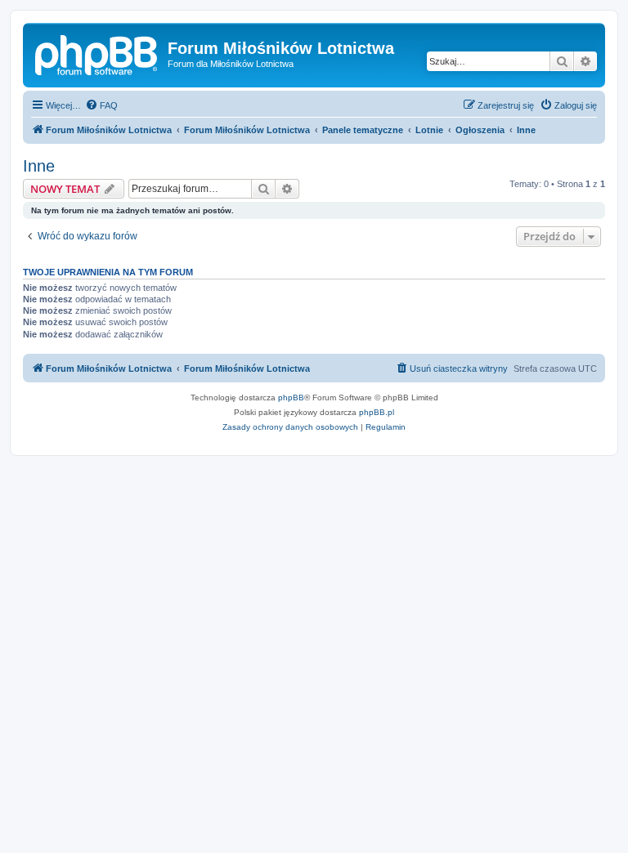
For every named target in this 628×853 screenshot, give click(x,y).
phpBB (291, 397)
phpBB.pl (376, 412)
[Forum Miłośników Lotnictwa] (97, 53)
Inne (39, 166)
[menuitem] (101, 105)
